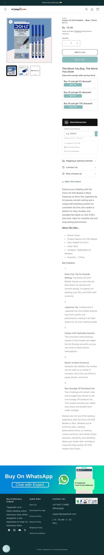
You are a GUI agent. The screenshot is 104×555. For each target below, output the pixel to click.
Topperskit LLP (47, 549)
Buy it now (80, 59)
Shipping (77, 31)
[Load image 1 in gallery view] (11, 71)
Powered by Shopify (61, 549)
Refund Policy (35, 522)
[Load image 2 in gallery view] (23, 71)
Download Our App (37, 510)
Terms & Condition (37, 533)
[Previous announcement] (5, 3)
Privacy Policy (35, 516)
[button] (5, 9)
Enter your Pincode (72, 129)
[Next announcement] (99, 3)
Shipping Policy (35, 528)
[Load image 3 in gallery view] (35, 71)
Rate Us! (33, 505)
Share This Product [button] (73, 182)
